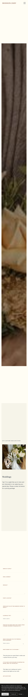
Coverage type (7, 615)
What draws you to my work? (11, 649)
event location (7, 598)
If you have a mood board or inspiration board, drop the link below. (13, 663)
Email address (7, 576)
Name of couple (7, 568)
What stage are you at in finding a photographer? (12, 640)
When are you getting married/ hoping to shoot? (14, 607)
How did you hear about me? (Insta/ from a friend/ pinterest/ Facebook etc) (13, 625)
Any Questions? (7, 676)
